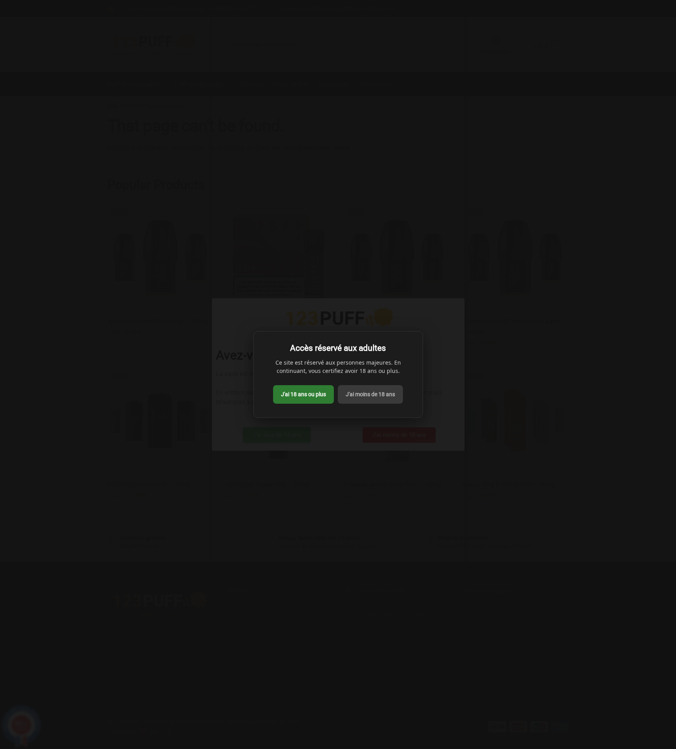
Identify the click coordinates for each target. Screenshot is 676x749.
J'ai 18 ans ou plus (303, 394)
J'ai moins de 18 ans (370, 394)
